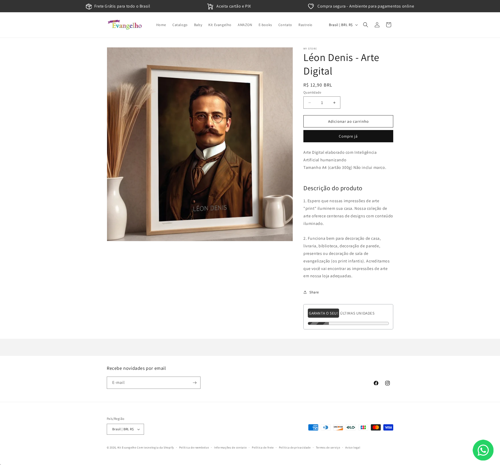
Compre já (348, 136)
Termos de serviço (328, 447)
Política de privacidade (295, 447)
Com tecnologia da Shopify (155, 447)
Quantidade (312, 92)
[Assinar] (194, 383)
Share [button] (314, 292)
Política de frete (263, 447)
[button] (365, 24)
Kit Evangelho (126, 447)
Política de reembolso (194, 447)
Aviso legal (352, 447)
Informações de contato (230, 447)
